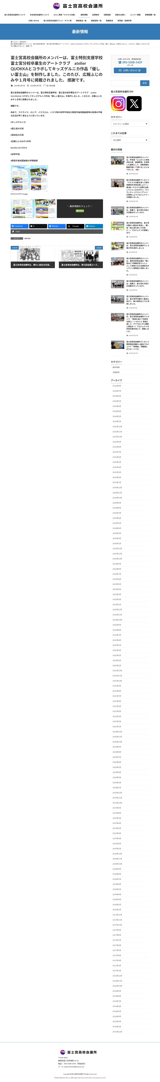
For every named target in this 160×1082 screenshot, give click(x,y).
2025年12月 (117, 426)
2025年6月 (117, 457)
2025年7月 (117, 452)
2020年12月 (117, 731)
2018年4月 (117, 894)
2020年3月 (117, 777)
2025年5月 (117, 462)
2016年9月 (117, 991)
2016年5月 (117, 1011)
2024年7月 (117, 513)
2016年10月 (117, 986)
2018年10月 (117, 864)
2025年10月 (117, 437)
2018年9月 (117, 869)
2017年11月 (117, 920)
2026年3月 (117, 411)
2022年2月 (117, 660)
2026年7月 (117, 391)
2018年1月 (117, 909)
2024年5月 (117, 523)
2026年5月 (117, 401)
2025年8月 (117, 447)
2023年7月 (117, 574)
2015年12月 (117, 1032)
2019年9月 (117, 808)
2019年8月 (117, 813)
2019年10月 (117, 803)
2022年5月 (117, 645)
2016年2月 (117, 1027)
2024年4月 (117, 528)
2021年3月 (117, 716)
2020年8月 (117, 752)
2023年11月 (117, 554)
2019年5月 (117, 828)
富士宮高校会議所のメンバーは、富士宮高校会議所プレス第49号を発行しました (137, 245)
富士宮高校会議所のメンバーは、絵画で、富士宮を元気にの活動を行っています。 (137, 209)
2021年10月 (117, 681)
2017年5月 (117, 950)
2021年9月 (117, 686)
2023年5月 (117, 584)
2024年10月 (117, 498)
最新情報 (27, 238)
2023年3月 (117, 594)
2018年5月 (117, 889)
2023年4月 (117, 589)
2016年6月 (117, 1006)
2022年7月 (117, 635)
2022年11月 (117, 615)
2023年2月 (117, 599)
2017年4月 (117, 955)
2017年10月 (117, 925)
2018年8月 (117, 874)
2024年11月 (117, 492)
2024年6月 (117, 518)
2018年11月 (117, 859)
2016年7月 (117, 1001)
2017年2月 (117, 965)
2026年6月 (117, 396)
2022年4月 (117, 650)
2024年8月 (117, 508)
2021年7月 (117, 696)
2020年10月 (117, 742)
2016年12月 (117, 976)
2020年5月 (117, 767)
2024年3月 (117, 533)
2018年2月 (117, 904)
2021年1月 (117, 726)
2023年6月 (117, 579)
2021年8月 (117, 691)
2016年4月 (117, 1016)
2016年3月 (117, 1021)
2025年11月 (117, 431)
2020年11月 (117, 737)
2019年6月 (117, 823)
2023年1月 (117, 604)
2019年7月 (117, 818)
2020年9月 (117, 747)
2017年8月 (117, 935)
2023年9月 (117, 564)
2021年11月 (117, 676)
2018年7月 (117, 879)
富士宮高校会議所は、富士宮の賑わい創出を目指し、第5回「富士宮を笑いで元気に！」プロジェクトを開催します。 (137, 228)
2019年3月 (117, 838)
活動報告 (116, 372)
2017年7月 (117, 940)
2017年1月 (117, 971)
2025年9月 (117, 442)
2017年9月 (117, 930)
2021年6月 (117, 701)
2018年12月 (117, 854)
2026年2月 (117, 416)
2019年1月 (117, 848)
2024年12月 (117, 487)
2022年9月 (117, 625)
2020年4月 (117, 772)
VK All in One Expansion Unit (96, 1078)
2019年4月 (117, 833)
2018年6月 (117, 884)
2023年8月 (117, 569)
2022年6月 (117, 640)
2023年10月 (117, 559)
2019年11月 (117, 798)
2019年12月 (117, 792)
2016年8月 (117, 996)
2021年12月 (117, 670)
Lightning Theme (79, 1078)
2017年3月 (117, 960)
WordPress (66, 1078)
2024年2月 (117, 538)
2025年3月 (117, 472)
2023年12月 (117, 548)
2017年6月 (117, 945)
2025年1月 (117, 482)
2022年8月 (117, 630)
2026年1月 (117, 421)
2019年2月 (117, 843)
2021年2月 (117, 721)
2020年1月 (117, 787)
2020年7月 (117, 757)
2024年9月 (117, 503)
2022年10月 (117, 620)
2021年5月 (117, 706)
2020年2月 (117, 782)
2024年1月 (117, 543)
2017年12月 (117, 915)
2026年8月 (117, 386)
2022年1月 (117, 665)
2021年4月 (117, 711)
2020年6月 (117, 762)
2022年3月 (117, 655)
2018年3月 (117, 899)
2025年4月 (117, 467)
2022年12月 (117, 609)
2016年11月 (117, 981)
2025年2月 (117, 477)
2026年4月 (117, 406)
